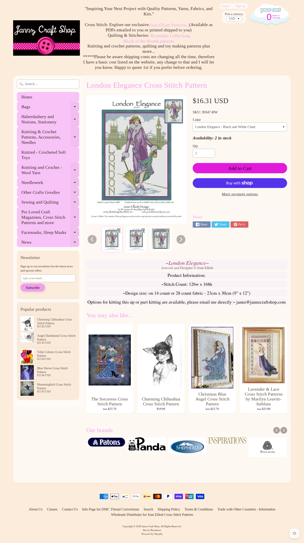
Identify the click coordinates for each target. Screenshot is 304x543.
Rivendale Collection (169, 35)
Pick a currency (234, 14)
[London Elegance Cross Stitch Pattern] (111, 239)
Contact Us (70, 509)
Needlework (50, 183)
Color (197, 120)
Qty (195, 146)
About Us (36, 509)
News (50, 243)
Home (26, 96)
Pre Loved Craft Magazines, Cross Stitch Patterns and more (50, 217)
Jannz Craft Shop (151, 526)
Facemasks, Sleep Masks (50, 233)
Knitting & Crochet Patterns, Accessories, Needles (50, 137)
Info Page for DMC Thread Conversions (110, 509)
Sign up (240, 6)
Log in (226, 6)
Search (148, 509)
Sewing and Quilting (50, 203)
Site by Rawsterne (152, 530)
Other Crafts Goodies (50, 193)
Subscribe (33, 288)
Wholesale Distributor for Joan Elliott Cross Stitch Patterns (152, 514)
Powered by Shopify (152, 534)
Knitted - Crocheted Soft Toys (43, 155)
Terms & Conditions (198, 509)
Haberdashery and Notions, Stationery (50, 119)
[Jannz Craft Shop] (46, 38)
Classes (52, 509)
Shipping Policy (169, 509)
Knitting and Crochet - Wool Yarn (50, 170)
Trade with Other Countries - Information (246, 509)
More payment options (240, 194)
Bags (50, 108)
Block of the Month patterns (148, 41)
